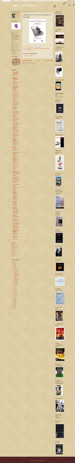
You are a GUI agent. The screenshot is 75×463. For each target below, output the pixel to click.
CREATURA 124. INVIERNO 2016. (15, 198)
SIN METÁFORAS (15, 79)
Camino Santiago (14, 247)
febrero (15, 294)
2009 (14, 306)
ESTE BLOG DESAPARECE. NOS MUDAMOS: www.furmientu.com (16, 142)
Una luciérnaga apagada (15, 155)
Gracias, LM (14, 136)
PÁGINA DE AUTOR (16, 220)
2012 (14, 301)
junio (14, 288)
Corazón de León (16, 111)
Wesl (12, 256)
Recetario (14, 108)
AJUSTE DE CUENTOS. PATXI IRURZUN (16, 230)
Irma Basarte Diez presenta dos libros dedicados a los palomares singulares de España (16, 95)
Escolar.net (13, 248)
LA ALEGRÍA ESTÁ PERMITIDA (16, 149)
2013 (14, 299)
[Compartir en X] (38, 47)
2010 (14, 304)
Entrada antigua (49, 60)
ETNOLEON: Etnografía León (15, 127)
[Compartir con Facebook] (39, 47)
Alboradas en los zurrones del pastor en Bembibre (16, 280)
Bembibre (41, 48)
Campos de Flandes (16, 211)
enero (15, 296)
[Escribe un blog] (36, 47)
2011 (14, 303)
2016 (14, 266)
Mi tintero (27, 49)
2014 (14, 298)
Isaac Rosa (13, 250)
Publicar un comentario (28, 55)
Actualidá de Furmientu (15, 140)
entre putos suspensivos (15, 208)
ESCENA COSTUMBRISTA (15, 233)
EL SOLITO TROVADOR (15, 202)
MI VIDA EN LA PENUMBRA (15, 78)
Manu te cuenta (14, 253)
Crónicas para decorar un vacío (16, 135)
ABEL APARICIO (24, 5)
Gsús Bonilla (15, 219)
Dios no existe (15, 83)
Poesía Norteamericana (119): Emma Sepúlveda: (15, 188)
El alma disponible (16, 223)
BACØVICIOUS (15, 177)
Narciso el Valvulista (14, 158)
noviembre (15, 271)
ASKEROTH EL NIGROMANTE (15, 193)
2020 (14, 261)
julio (14, 286)
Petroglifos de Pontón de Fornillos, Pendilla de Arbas (16, 174)
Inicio (39, 60)
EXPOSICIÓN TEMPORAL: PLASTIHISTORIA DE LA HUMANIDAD (16, 130)
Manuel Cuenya (15, 82)
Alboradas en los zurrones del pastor (33, 48)
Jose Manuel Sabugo (15, 215)
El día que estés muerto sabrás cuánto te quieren (16, 73)
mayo (15, 289)
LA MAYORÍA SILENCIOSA (15, 204)
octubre (15, 272)
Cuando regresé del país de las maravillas (15, 87)
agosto (15, 284)
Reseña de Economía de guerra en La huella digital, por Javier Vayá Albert (16, 225)
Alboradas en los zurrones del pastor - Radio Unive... (16, 275)
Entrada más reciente (27, 60)
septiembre (16, 283)
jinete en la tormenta (15, 147)
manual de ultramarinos (15, 107)
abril (14, 291)
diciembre (15, 269)
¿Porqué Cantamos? (16, 216)
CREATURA (15, 196)
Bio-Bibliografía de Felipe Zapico (16, 160)
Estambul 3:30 (15, 121)
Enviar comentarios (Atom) (31, 62)
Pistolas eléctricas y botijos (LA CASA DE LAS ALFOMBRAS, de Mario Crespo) (16, 180)
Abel (18, 13)
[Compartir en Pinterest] (40, 47)
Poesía (31, 49)
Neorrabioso (15, 236)
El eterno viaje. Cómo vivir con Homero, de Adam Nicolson (16, 103)
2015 (14, 268)
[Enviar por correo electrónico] (35, 47)
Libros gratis (13, 251)
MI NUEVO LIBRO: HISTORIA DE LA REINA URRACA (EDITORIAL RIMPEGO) (16, 114)
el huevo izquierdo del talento (16, 153)
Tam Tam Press (14, 254)
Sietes (14, 74)
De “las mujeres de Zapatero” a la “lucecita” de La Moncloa (16, 167)
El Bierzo (44, 48)
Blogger (43, 460)
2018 (14, 263)
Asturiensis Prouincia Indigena (16, 172)
